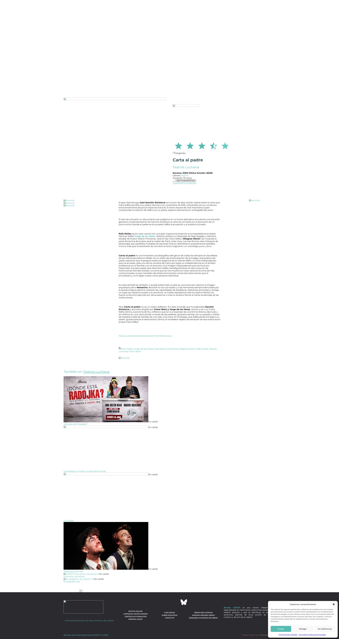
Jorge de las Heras (143, 349)
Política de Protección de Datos (79, 620)
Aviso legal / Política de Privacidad (312, 635)
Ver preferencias (325, 629)
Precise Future (267, 635)
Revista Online (135, 611)
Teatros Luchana (186, 167)
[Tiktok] (176, 602)
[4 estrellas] (213, 145)
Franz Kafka (127, 349)
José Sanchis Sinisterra (166, 349)
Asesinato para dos (73, 571)
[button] (333, 604)
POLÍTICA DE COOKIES (288, 635)
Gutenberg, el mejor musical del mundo (85, 471)
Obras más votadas (203, 613)
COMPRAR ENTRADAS (184, 183)
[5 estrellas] (225, 145)
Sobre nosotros (169, 615)
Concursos (169, 613)
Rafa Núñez (202, 349)
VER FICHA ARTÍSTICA (185, 181)
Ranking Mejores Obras (203, 615)
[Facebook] (155, 602)
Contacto (169, 618)
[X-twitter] (162, 602)
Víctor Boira (135, 351)
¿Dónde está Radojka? (75, 424)
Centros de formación (135, 617)
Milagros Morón (187, 349)
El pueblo (69, 520)
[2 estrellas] (190, 145)
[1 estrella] (178, 145)
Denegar (303, 629)
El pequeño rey (72, 581)
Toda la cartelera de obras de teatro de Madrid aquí (145, 336)
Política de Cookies (105, 620)
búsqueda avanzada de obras (203, 618)
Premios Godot (135, 619)
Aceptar (281, 629)
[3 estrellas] (202, 145)
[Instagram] (169, 602)
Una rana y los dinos (74, 576)
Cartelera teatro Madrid (135, 614)
